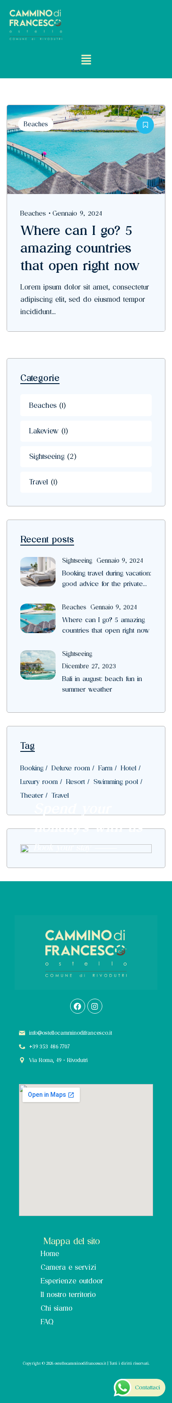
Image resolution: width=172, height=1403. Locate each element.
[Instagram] (94, 1006)
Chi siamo (56, 1308)
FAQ (47, 1322)
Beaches (36, 124)
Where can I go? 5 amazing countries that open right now (80, 248)
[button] (86, 60)
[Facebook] (77, 1006)
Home (50, 1253)
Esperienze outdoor (72, 1281)
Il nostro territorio (68, 1294)
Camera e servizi (68, 1267)
